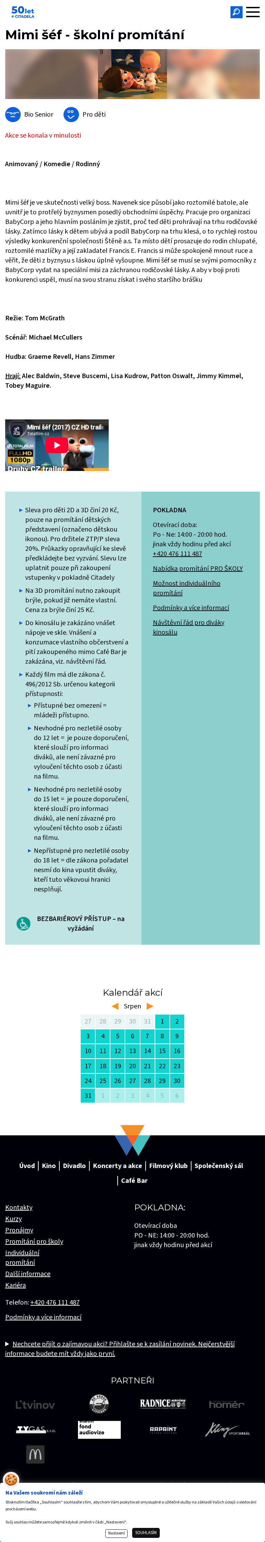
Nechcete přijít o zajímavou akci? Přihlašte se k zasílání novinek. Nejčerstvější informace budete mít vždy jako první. (120, 1349)
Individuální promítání (22, 1257)
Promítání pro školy (34, 1241)
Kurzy (13, 1219)
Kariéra (15, 1285)
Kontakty (18, 1207)
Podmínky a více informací (191, 608)
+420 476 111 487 (177, 554)
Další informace (27, 1274)
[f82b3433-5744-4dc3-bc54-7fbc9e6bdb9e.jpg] (132, 74)
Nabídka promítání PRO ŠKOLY (198, 569)
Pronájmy (19, 1230)
